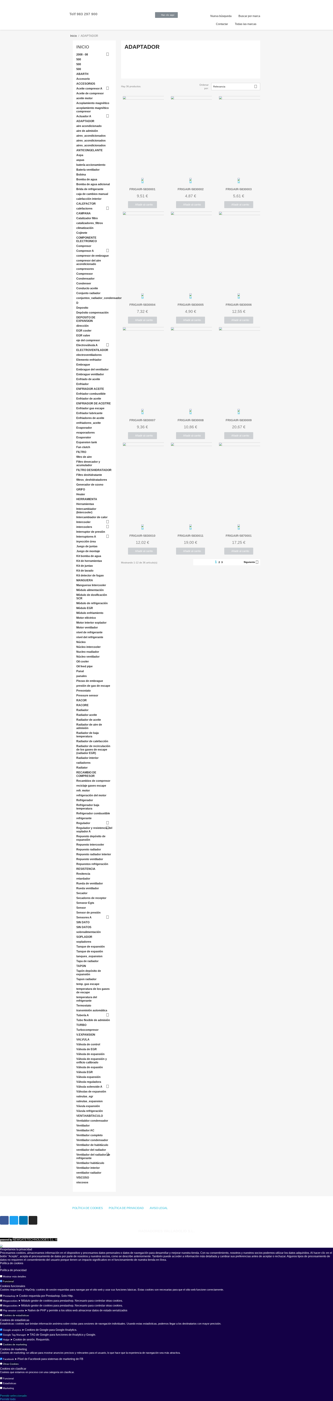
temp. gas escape (87, 984)
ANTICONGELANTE (89, 150)
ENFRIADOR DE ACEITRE (93, 403)
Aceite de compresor (90, 93)
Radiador (82, 710)
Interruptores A (86, 536)
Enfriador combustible (91, 393)
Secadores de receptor (91, 898)
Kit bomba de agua (88, 556)
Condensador (85, 278)
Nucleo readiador (87, 651)
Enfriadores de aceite (90, 418)
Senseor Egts (85, 902)
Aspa (79, 155)
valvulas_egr (84, 1096)
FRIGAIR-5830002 (191, 189)
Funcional (8, 1281)
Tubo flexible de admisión (93, 1020)
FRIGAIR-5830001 (142, 189)
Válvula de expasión (89, 1067)
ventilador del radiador (91, 1149)
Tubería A (82, 1015)
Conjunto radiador (88, 293)
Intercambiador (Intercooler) (86, 510)
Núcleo (81, 642)
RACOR (81, 700)
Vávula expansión (88, 1106)
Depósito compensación (92, 312)
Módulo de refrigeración (92, 603)
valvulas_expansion (89, 1101)
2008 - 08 (82, 54)
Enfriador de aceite (88, 398)
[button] (166, 15)
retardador (83, 878)
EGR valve (83, 335)
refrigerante (84, 818)
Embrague (83, 364)
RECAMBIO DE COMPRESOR (86, 774)
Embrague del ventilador (92, 369)
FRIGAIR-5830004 (142, 304)
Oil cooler (82, 661)
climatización (84, 227)
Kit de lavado (84, 570)
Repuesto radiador (88, 849)
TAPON (81, 966)
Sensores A (84, 917)
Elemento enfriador (88, 359)
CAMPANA (83, 213)
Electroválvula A (87, 345)
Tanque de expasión (89, 951)
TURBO (81, 1024)
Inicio (82, 47)
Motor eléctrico (86, 617)
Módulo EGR (84, 608)
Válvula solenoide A (89, 1086)
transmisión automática (91, 1010)
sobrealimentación (88, 932)
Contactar (222, 24)
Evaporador (84, 427)
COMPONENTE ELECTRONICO (86, 239)
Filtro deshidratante (89, 474)
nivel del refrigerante (89, 637)
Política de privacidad (13, 1270)
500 (78, 59)
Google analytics (12, 1330)
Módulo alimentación (90, 590)
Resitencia (83, 873)
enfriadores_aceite (88, 422)
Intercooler (83, 522)
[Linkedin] (23, 1220)
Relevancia (235, 86)
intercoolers (84, 526)
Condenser (83, 283)
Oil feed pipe (84, 666)
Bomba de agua (86, 179)
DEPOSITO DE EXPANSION (85, 319)
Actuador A (83, 116)
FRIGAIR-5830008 (191, 420)
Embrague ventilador (90, 374)
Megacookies (10, 1300)
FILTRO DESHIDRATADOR (94, 470)
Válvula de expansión (90, 1054)
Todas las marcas (245, 24)
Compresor (83, 246)
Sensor (81, 907)
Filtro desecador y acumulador (88, 463)
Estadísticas (9, 1383)
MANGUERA (84, 580)
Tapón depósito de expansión (88, 972)
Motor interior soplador (91, 622)
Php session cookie (13, 1310)
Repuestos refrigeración (92, 864)
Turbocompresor (87, 1029)
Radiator (82, 767)
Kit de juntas (84, 565)
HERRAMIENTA (86, 499)
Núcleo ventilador (88, 656)
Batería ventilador (88, 169)
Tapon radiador (86, 979)
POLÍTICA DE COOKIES (87, 1208)
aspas (80, 159)
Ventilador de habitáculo (92, 1144)
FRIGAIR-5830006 (239, 304)
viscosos (82, 1182)
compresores (85, 268)
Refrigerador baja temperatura (87, 807)
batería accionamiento (90, 164)
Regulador (83, 823)
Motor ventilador (87, 627)
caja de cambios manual (92, 193)
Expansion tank (86, 442)
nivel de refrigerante (89, 632)
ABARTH (82, 73)
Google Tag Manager (14, 1334)
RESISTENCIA (85, 868)
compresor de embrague (92, 255)
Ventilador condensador (92, 1140)
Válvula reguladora (88, 1081)
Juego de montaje (88, 551)
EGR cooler (83, 330)
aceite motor (84, 98)
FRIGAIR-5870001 (239, 535)
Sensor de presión (88, 912)
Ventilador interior (88, 1167)
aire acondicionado (89, 126)
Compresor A (85, 250)
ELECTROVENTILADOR (92, 350)
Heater (80, 494)
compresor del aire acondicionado (88, 262)
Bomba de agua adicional (93, 184)
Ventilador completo (89, 1135)
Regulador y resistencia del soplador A (94, 829)
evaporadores (85, 432)
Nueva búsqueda (221, 16)
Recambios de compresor (93, 780)
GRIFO (80, 489)
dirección (82, 325)
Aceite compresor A (89, 88)
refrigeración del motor (91, 795)
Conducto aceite (87, 288)
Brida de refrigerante (89, 189)
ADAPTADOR (85, 121)
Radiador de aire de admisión (89, 726)
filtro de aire (84, 456)
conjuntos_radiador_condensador (94, 298)
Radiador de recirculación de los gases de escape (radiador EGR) (93, 750)
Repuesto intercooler (90, 844)
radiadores (83, 762)
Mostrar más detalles (14, 1276)
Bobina (81, 174)
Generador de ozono (89, 484)
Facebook (8, 1359)
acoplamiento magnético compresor (92, 109)
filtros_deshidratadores (91, 479)
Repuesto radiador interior (93, 854)
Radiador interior (87, 757)
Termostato (83, 1005)
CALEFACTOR (86, 203)
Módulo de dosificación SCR (91, 596)
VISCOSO (82, 1177)
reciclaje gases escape (91, 785)
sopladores (83, 941)
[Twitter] (14, 1220)
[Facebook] (4, 1220)
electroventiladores (89, 354)
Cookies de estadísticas (16, 1315)
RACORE (82, 705)
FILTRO (81, 452)
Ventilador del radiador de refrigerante (93, 1156)
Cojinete (81, 232)
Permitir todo (8, 1399)
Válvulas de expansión (91, 1091)
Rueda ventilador (87, 888)
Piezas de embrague (89, 680)
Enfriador (82, 384)
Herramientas (85, 504)
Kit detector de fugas (90, 575)
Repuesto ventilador (89, 859)
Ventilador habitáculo (90, 1163)
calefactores (84, 208)
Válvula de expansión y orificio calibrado (91, 1060)
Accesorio (83, 78)
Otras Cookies (11, 1364)
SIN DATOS (83, 927)
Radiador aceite (86, 714)
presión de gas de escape (93, 685)
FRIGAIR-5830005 (191, 304)
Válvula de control (88, 1044)
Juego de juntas (86, 546)
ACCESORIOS (85, 83)
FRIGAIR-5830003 (239, 189)
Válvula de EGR (86, 1049)
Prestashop (9, 1296)
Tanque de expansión (90, 946)
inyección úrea (86, 541)
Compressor (84, 273)
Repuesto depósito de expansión (90, 838)
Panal (80, 671)
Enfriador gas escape (90, 408)
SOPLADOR (84, 936)
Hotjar (6, 1339)
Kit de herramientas (89, 560)
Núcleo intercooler (88, 646)
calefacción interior (88, 198)
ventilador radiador (88, 1172)
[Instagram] (33, 1220)
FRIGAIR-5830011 (190, 535)
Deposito (82, 307)
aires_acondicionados (91, 135)
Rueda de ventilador (89, 883)
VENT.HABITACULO (89, 1115)
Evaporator (83, 437)
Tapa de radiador (87, 961)
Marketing (8, 1388)
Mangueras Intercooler (91, 585)
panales (81, 676)
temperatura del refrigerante (86, 999)
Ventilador (83, 1125)
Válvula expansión (88, 1077)
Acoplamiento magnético (92, 103)
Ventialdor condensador (92, 1120)
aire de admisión (87, 130)
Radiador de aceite (88, 719)
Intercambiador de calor (92, 517)
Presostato (83, 690)
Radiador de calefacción (92, 741)
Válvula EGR (84, 1072)
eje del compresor (88, 340)
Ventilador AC (85, 1130)
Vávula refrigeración (89, 1110)
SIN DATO (82, 922)
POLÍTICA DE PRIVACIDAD (126, 1208)
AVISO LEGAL (159, 1208)
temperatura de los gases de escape (93, 990)
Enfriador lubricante (89, 413)
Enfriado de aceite (88, 379)
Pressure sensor (87, 695)
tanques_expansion (89, 956)
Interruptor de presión (90, 531)
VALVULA (82, 1039)
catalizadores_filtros (89, 223)
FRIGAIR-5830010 (142, 535)
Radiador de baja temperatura (87, 734)
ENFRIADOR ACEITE (90, 388)
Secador (81, 893)
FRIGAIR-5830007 (142, 420)
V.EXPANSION (85, 1034)
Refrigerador (84, 800)
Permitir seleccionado (13, 1395)
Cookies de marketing (15, 1344)
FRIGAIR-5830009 (239, 420)
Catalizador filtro (87, 218)
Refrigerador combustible (93, 813)
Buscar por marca (249, 16)
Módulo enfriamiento (89, 612)
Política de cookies (11, 1263)
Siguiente (251, 562)
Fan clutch (83, 447)
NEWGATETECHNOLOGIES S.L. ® (28, 1239)
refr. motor (83, 790)
